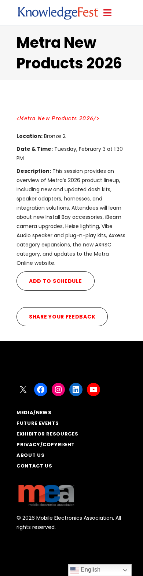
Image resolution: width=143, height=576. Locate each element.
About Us (30, 455)
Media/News (34, 412)
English (89, 569)
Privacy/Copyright (45, 444)
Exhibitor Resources (47, 433)
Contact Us (34, 465)
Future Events (37, 423)
